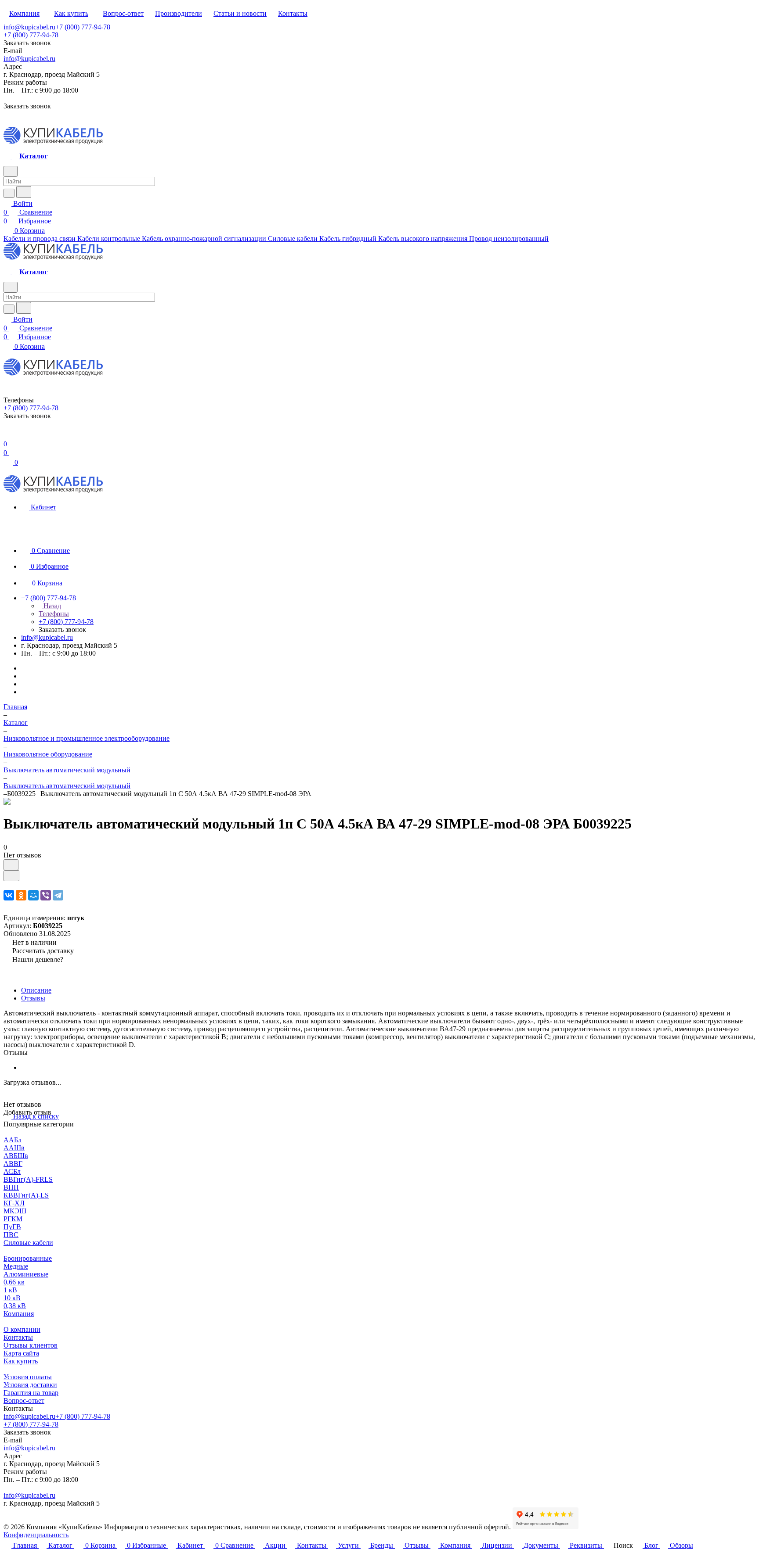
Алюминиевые (26, 1274)
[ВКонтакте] (9, 895)
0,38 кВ (15, 1305)
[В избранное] (11, 864)
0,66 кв (14, 1282)
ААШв (14, 1147)
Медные (16, 1266)
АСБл (12, 1171)
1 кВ (10, 1290)
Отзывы (33, 998)
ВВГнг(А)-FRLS (28, 1179)
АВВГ (13, 1163)
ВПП (11, 1187)
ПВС (11, 1234)
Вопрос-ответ (24, 1400)
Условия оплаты (28, 1377)
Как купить (21, 1361)
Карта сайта (21, 1353)
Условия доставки (30, 1384)
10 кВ (12, 1298)
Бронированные (28, 1258)
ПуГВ (12, 1226)
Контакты (18, 1337)
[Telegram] (58, 895)
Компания (19, 1313)
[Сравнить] (11, 875)
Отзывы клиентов (31, 1345)
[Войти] (7, 435)
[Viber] (45, 895)
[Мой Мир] (33, 895)
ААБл (13, 1140)
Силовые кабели (28, 1242)
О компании (22, 1329)
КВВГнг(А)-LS (26, 1195)
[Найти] (23, 192)
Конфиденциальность (36, 1535)
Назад (51, 606)
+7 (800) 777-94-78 (82, 27)
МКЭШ (15, 1211)
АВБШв (16, 1155)
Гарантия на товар (31, 1392)
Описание (36, 990)
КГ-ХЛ (14, 1203)
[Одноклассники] (21, 895)
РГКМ (13, 1219)
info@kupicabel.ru (29, 27)
